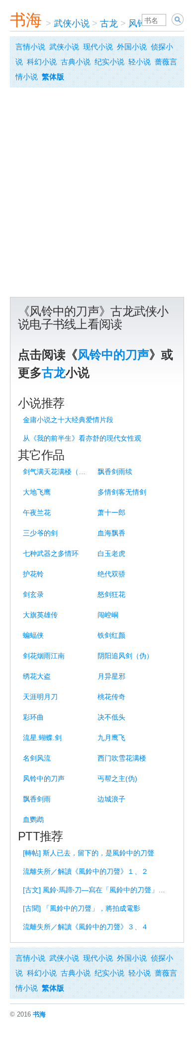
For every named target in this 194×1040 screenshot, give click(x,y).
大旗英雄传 (40, 615)
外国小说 (132, 46)
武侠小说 (72, 23)
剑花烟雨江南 (44, 656)
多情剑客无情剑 (121, 492)
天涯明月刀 (40, 697)
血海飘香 (111, 533)
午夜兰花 (37, 513)
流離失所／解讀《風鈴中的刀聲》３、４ (85, 927)
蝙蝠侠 (33, 635)
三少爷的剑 (40, 533)
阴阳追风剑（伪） (125, 656)
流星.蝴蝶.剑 (42, 738)
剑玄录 (33, 594)
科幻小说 (42, 61)
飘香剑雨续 (114, 472)
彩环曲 (33, 717)
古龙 (109, 23)
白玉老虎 (111, 553)
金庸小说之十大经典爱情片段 (68, 420)
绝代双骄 (111, 574)
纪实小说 (109, 61)
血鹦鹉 (33, 819)
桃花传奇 (111, 697)
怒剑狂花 (111, 594)
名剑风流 (37, 758)
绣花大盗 (37, 676)
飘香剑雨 (37, 799)
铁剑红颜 (111, 635)
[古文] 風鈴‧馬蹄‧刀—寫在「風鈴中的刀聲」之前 (97, 890)
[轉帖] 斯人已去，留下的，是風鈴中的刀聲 (88, 853)
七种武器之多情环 (51, 553)
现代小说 (98, 46)
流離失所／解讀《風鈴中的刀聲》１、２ (85, 871)
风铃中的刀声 (113, 354)
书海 (26, 20)
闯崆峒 (107, 615)
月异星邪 (111, 676)
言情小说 (30, 46)
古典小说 (76, 61)
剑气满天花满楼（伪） (57, 472)
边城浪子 (111, 799)
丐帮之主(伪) (117, 778)
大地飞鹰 (37, 492)
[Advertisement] (97, 194)
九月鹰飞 (111, 738)
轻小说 (139, 61)
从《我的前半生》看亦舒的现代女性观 (82, 438)
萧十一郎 (111, 513)
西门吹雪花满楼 (121, 758)
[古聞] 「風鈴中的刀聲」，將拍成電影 (81, 908)
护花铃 (33, 574)
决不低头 (111, 717)
